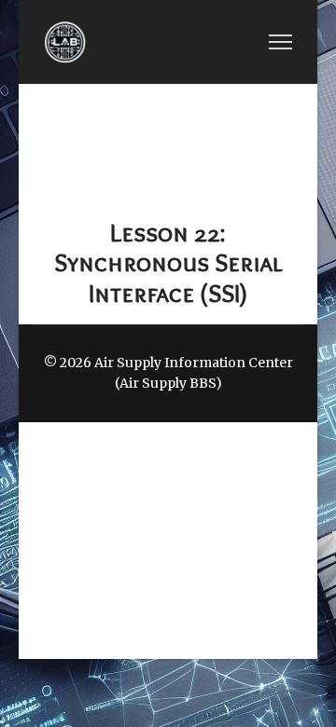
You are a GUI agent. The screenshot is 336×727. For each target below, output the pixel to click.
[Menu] (280, 42)
